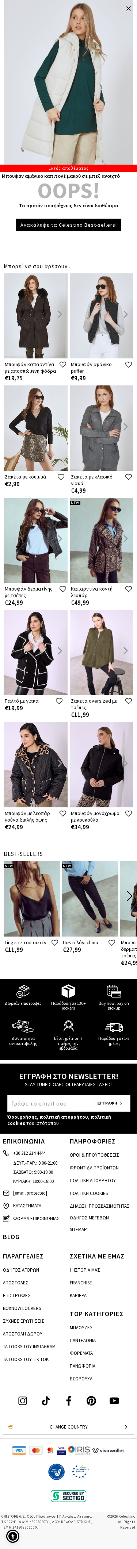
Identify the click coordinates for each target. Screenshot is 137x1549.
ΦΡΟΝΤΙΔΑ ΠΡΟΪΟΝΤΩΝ (94, 1168)
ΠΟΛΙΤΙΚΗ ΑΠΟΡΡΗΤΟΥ (93, 1180)
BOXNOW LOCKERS (22, 1308)
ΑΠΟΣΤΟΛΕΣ (15, 1283)
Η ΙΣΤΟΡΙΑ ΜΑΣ (85, 1270)
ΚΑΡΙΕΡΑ (78, 1295)
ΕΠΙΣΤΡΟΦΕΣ (17, 1295)
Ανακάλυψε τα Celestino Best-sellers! (68, 225)
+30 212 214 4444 (29, 1153)
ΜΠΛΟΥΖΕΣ (81, 1328)
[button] (12, 1536)
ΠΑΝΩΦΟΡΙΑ (82, 1366)
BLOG (11, 1237)
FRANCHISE (81, 1283)
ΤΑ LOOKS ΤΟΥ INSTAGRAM (29, 1347)
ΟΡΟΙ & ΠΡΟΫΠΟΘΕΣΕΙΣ (94, 1155)
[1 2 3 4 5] (68, 86)
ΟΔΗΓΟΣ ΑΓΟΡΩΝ (21, 1270)
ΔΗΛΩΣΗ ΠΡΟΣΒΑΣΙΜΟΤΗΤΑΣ (100, 1206)
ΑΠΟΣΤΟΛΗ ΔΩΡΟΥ (22, 1334)
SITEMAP (78, 1229)
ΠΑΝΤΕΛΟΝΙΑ (83, 1340)
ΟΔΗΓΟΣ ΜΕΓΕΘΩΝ (89, 1218)
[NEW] (102, 581)
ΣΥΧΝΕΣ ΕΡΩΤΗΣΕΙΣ (23, 1321)
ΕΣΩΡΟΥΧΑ (81, 1379)
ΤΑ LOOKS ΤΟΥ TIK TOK (26, 1359)
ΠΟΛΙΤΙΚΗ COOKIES (89, 1193)
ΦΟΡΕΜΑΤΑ (81, 1353)
